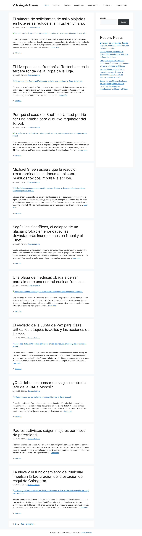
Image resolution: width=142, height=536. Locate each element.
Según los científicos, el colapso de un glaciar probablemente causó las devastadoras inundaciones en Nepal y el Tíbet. (48, 233)
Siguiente (31, 524)
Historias (18, 53)
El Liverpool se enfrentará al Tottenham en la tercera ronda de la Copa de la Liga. (51, 68)
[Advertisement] (114, 132)
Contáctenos (79, 5)
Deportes (56, 5)
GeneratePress (86, 533)
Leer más (55, 47)
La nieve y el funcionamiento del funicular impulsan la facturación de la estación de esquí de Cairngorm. (48, 476)
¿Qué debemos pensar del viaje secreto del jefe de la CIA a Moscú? (49, 384)
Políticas (107, 5)
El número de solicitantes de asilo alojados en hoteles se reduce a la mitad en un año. (49, 21)
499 (23, 524)
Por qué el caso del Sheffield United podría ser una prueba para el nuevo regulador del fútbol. (49, 118)
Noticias (67, 5)
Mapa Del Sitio (122, 5)
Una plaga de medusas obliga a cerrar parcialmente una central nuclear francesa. (49, 279)
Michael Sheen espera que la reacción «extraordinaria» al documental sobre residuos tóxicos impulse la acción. (45, 173)
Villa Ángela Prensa (25, 5)
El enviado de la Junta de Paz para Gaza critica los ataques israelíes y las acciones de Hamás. (51, 329)
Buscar (103, 18)
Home (46, 5)
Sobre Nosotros (93, 5)
